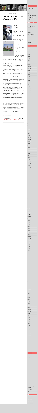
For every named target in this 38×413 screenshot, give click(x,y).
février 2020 (29, 206)
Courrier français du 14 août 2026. (32, 15)
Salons (28, 391)
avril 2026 (29, 56)
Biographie (29, 357)
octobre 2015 (29, 311)
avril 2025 (29, 80)
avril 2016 (29, 299)
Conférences (29, 359)
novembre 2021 (29, 163)
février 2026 (29, 60)
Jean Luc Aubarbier (30, 25)
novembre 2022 (29, 139)
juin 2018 (29, 246)
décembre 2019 (29, 210)
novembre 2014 (29, 333)
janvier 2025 (29, 86)
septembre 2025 (29, 70)
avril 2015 (29, 323)
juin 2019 (29, 222)
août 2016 (29, 291)
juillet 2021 (29, 171)
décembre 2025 (29, 64)
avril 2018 (29, 250)
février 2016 (29, 303)
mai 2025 (29, 78)
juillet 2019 (29, 220)
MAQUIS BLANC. (30, 19)
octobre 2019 (29, 214)
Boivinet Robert (29, 37)
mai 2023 (29, 127)
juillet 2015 (29, 317)
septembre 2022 (29, 143)
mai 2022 (29, 151)
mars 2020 (29, 204)
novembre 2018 (29, 236)
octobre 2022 (29, 141)
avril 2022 (29, 153)
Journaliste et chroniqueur (31, 365)
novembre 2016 (29, 285)
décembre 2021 (29, 161)
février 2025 (29, 84)
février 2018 (29, 254)
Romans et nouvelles (30, 389)
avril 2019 (29, 226)
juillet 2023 (29, 123)
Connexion (29, 397)
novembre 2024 (29, 90)
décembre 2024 (29, 88)
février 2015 (29, 327)
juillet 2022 (29, 147)
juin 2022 (29, 149)
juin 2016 (29, 295)
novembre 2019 (29, 212)
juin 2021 (29, 173)
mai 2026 (29, 54)
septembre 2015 (29, 313)
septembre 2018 (29, 240)
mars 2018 (29, 252)
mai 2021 (29, 175)
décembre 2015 (29, 307)
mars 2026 (29, 58)
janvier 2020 (29, 208)
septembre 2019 (29, 216)
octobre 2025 (29, 68)
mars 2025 (29, 82)
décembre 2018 (29, 234)
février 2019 (29, 230)
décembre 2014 (29, 331)
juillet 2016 (29, 293)
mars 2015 (29, 325)
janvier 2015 (29, 329)
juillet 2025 (29, 74)
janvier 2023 (29, 135)
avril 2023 (29, 129)
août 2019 (29, 218)
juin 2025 (29, 76)
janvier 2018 (29, 256)
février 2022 (29, 157)
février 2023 (29, 133)
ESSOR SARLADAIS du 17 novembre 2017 (13, 17)
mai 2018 (29, 248)
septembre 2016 (29, 289)
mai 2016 (29, 297)
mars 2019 (29, 228)
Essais (28, 363)
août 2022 (29, 145)
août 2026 (29, 48)
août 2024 (29, 96)
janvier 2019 (29, 232)
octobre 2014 (29, 335)
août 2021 (29, 169)
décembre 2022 (29, 137)
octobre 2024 (29, 92)
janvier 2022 (29, 159)
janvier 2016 (29, 305)
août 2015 (29, 315)
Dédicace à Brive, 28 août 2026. (31, 17)
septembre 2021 (29, 167)
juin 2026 (29, 52)
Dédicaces (29, 361)
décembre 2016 (29, 283)
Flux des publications (30, 399)
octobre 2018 (29, 238)
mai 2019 (29, 224)
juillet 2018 (29, 244)
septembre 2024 (29, 94)
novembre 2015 (29, 309)
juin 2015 (29, 319)
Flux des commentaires (30, 401)
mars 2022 (29, 155)
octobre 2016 (29, 287)
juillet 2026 (29, 50)
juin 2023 (29, 125)
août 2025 (29, 72)
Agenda (28, 355)
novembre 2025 (29, 66)
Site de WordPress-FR (30, 403)
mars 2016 (29, 301)
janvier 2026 (29, 62)
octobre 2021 (29, 165)
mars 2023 (29, 131)
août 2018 (29, 242)
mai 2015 (29, 321)
